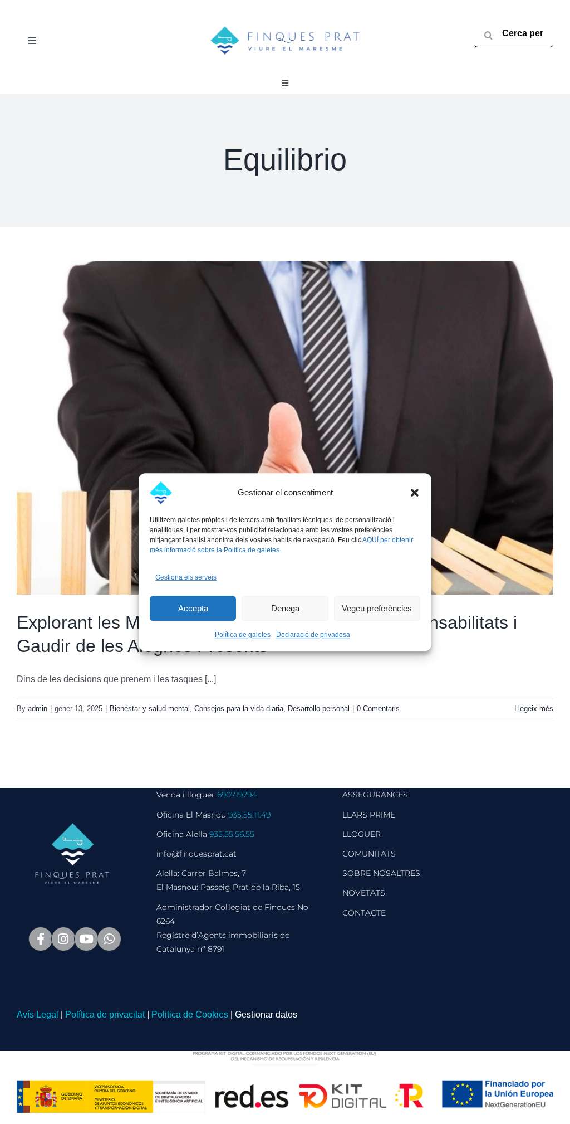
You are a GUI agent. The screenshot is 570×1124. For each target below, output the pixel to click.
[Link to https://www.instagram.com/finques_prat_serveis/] (63, 939)
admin (37, 708)
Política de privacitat (105, 1014)
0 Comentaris (378, 708)
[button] (414, 492)
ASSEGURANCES (375, 795)
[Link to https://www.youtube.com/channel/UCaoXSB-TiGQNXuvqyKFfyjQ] (86, 939)
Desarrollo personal (319, 708)
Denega (285, 608)
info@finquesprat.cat (196, 854)
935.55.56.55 (231, 834)
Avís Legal (37, 1014)
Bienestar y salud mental (150, 708)
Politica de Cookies (189, 1014)
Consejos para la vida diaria (238, 708)
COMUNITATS (369, 854)
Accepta (193, 608)
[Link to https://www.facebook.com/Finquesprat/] (40, 939)
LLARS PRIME (368, 815)
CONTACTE (364, 913)
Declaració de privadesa (313, 635)
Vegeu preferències (377, 608)
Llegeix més (533, 708)
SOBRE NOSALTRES (381, 873)
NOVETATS (363, 893)
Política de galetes (243, 635)
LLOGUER (361, 834)
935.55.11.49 (249, 815)
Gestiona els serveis (186, 577)
